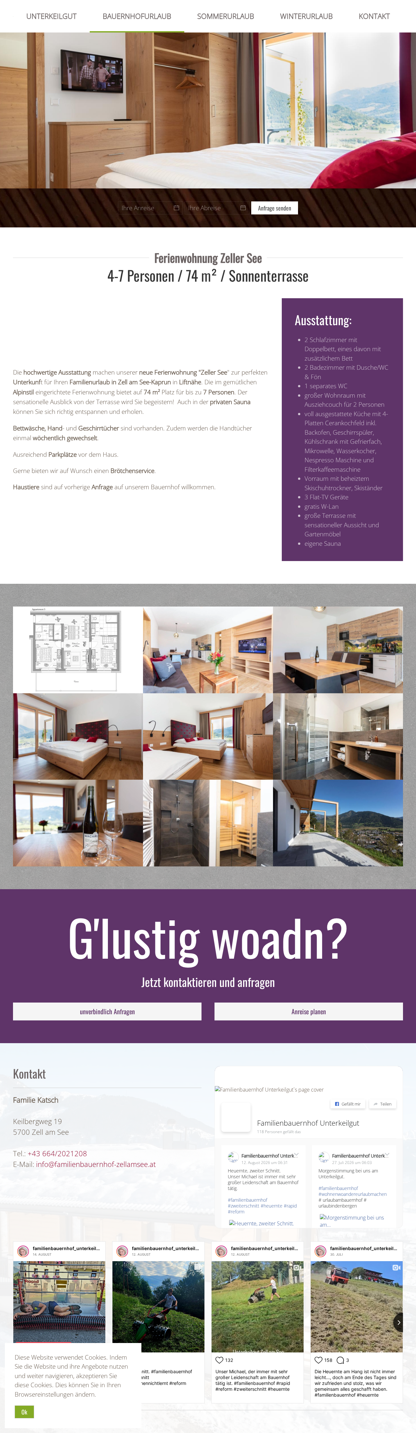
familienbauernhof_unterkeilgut (68, 1248)
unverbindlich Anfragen (107, 1011)
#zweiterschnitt (243, 1206)
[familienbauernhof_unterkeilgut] (23, 1251)
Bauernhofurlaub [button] (137, 16)
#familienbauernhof (247, 1200)
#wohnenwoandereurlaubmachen (352, 1194)
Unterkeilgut (51, 16)
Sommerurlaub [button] (225, 16)
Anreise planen (309, 1011)
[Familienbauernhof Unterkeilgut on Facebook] (236, 1117)
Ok (24, 1412)
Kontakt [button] (374, 16)
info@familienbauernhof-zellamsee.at (96, 1164)
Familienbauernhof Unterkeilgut (308, 1123)
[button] (78, 650)
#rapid (290, 1206)
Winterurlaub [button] (306, 16)
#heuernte (271, 1206)
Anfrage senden (274, 208)
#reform (236, 1212)
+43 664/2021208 (57, 1153)
